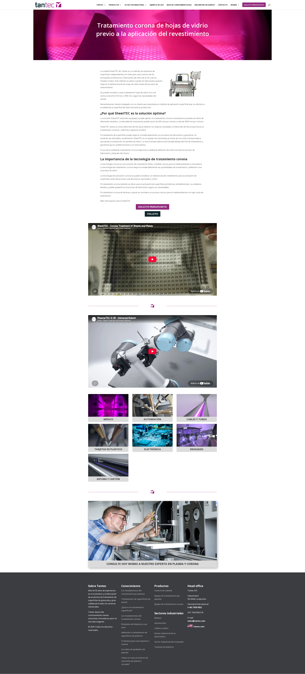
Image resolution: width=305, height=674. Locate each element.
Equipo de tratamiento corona (168, 604)
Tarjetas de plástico (164, 647)
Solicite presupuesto (152, 206)
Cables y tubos (161, 628)
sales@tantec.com (196, 621)
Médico (157, 618)
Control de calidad (163, 590)
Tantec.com (198, 626)
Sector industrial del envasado (168, 641)
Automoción (160, 623)
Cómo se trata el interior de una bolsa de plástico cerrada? (134, 661)
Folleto (152, 213)
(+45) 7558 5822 (195, 607)
